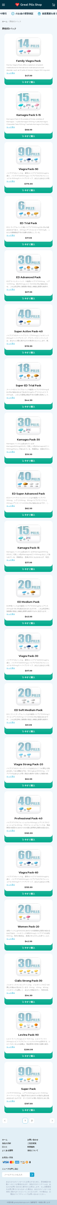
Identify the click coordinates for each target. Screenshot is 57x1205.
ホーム (4, 21)
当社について (32, 1150)
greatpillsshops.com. (21, 1202)
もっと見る (11, 73)
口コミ (4, 1147)
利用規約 (31, 1147)
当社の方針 (6, 1143)
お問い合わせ (32, 1140)
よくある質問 (7, 1150)
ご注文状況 (31, 1143)
